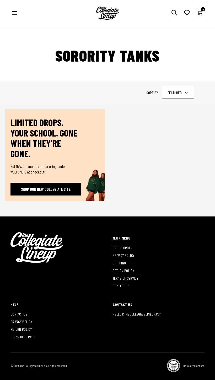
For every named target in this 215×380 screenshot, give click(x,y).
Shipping (119, 263)
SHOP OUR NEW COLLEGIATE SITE (46, 189)
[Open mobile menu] (14, 13)
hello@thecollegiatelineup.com (137, 314)
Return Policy (123, 270)
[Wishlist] (187, 13)
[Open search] (174, 13)
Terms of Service (125, 278)
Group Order (122, 248)
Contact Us (121, 286)
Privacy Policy (123, 255)
